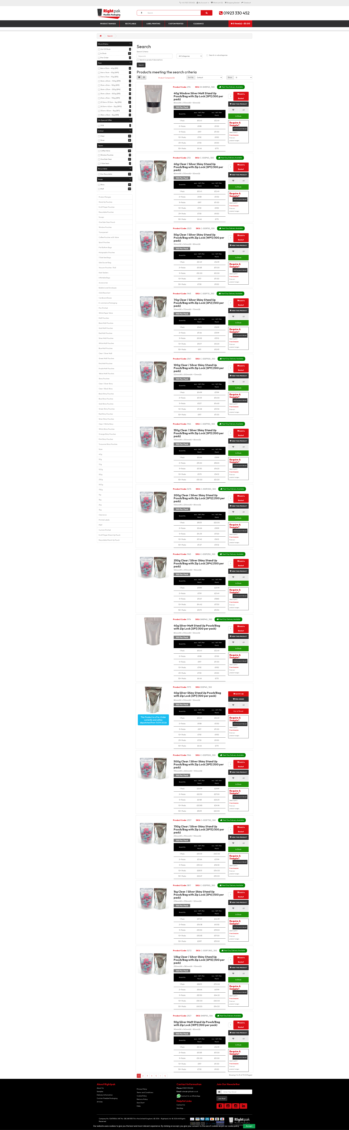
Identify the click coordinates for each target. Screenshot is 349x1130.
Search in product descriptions (151, 60)
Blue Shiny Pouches (106, 399)
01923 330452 (185, 1088)
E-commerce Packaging (108, 303)
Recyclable (130, 24)
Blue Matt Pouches (106, 348)
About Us (100, 1088)
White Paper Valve (106, 313)
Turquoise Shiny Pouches (108, 444)
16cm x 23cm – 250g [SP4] (110, 89)
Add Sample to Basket (240, 129)
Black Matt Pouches (106, 323)
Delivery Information (105, 1095)
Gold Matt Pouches (106, 328)
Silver (102, 140)
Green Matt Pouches (106, 358)
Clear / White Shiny (106, 424)
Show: (230, 77)
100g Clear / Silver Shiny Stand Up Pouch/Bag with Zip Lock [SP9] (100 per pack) (199, 368)
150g (100, 474)
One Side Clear (106, 159)
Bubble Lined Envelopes (108, 288)
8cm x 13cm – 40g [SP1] (109, 68)
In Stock (103, 53)
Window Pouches (106, 155)
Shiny (102, 185)
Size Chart (141, 1103)
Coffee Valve (105, 151)
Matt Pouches (104, 318)
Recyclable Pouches (106, 212)
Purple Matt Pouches (106, 368)
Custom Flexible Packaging (107, 1098)
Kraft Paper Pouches (107, 207)
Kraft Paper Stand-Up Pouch (109, 535)
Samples (100, 1091)
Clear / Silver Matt (105, 353)
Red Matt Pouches (105, 333)
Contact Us (181, 1105)
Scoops (101, 217)
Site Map (180, 1108)
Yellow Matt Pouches (106, 374)
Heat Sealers (103, 273)
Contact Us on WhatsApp (190, 1096)
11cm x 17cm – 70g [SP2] (109, 77)
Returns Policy (142, 1099)
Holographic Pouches (107, 252)
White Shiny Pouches (107, 429)
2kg (100, 505)
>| (165, 1076)
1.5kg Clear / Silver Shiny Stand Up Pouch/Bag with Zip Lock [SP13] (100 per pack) (199, 959)
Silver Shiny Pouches (106, 419)
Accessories (103, 283)
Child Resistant (104, 293)
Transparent (103, 232)
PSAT (100, 525)
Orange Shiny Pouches (107, 434)
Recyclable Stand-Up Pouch (109, 540)
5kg (100, 500)
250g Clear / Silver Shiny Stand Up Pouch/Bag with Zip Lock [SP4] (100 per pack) (199, 563)
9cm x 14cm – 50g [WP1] (109, 72)
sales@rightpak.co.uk (187, 1091)
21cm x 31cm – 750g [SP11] (110, 98)
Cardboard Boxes (105, 298)
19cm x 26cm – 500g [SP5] (110, 94)
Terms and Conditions (145, 1092)
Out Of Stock (105, 49)
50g (100, 459)
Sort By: (191, 77)
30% (102, 125)
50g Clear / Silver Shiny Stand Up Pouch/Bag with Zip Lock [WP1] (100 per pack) (199, 237)
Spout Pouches (104, 242)
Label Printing (153, 24)
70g (100, 464)
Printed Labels (104, 520)
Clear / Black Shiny (106, 389)
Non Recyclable (106, 174)
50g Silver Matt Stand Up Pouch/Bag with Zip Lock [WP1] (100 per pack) (197, 1023)
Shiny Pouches (104, 379)
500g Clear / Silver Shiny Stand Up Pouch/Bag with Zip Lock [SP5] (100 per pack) (199, 764)
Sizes (101, 449)
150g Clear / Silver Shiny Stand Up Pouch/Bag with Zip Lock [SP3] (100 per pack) (199, 433)
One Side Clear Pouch (107, 222)
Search (110, 36)
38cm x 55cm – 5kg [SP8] (109, 115)
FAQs (139, 1106)
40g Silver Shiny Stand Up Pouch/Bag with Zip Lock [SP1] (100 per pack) (197, 694)
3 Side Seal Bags (105, 257)
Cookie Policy (142, 1096)
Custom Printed (175, 24)
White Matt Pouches (106, 343)
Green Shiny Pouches (107, 409)
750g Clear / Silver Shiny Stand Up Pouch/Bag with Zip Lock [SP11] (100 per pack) (199, 829)
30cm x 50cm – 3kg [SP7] (110, 111)
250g (101, 479)
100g (101, 469)
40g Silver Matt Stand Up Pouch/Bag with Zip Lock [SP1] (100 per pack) (197, 627)
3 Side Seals (104, 163)
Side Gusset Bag (105, 263)
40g (100, 454)
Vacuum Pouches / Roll (107, 268)
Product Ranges (108, 24)
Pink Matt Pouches (105, 363)
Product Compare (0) (166, 78)
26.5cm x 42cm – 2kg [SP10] (111, 106)
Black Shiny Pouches (106, 394)
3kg (100, 510)
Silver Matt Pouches (106, 338)
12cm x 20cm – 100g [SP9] (110, 81)
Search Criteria (142, 52)
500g (101, 485)
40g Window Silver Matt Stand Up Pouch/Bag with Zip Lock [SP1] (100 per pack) (198, 96)
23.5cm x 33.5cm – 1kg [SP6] (110, 102)
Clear (102, 136)
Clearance (198, 24)
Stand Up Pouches (105, 202)
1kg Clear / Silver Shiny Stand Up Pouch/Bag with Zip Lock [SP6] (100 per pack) (199, 894)
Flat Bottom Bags (105, 247)
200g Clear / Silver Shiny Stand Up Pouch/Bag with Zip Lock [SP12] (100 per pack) (199, 498)
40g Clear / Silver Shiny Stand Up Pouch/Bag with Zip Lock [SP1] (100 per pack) (198, 167)
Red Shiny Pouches (106, 414)
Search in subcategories (218, 55)
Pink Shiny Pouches (106, 439)
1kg (100, 495)
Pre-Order (104, 58)
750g (101, 490)
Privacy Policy (142, 1089)
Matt (102, 189)
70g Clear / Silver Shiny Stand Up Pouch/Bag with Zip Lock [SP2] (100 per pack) (199, 302)
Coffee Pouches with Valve (109, 237)
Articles (100, 1102)
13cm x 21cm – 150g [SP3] (109, 85)
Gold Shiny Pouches (106, 404)
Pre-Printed (103, 308)
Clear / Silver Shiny (106, 384)
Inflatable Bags (104, 278)
